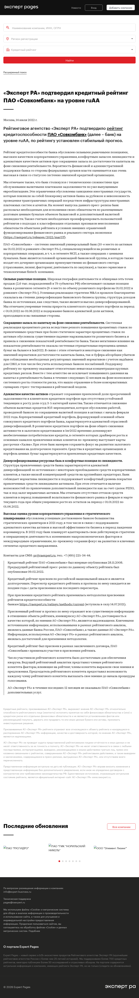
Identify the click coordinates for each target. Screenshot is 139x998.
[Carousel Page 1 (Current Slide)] (59, 861)
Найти (70, 60)
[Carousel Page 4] (69, 861)
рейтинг (115, 128)
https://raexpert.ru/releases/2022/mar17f (34, 237)
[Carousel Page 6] (76, 861)
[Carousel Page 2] (63, 861)
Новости (76, 7)
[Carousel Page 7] (80, 861)
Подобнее (34, 930)
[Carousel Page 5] (73, 861)
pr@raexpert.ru (44, 555)
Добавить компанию (120, 7)
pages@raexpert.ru (14, 902)
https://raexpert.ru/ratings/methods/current (51, 604)
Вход (93, 7)
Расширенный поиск (15, 72)
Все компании (121, 826)
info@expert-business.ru (17, 891)
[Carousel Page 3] (66, 861)
